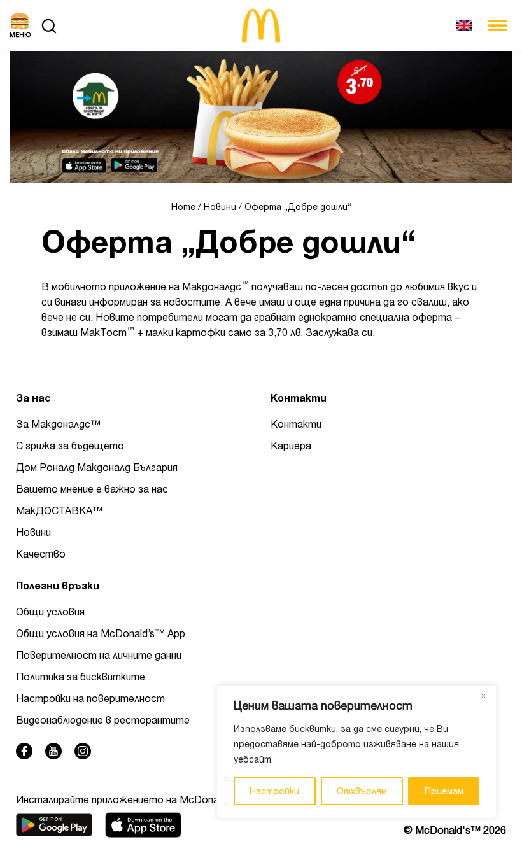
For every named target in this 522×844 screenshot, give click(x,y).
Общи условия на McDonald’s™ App (100, 633)
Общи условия (50, 611)
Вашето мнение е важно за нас (92, 489)
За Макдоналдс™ (58, 424)
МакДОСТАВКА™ (59, 510)
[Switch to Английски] (464, 26)
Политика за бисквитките (80, 676)
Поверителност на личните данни (98, 655)
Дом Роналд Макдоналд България (97, 467)
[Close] (483, 695)
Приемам (444, 791)
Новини (220, 207)
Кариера (291, 445)
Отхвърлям (362, 791)
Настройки (274, 791)
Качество (41, 553)
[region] (356, 752)
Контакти (296, 424)
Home (183, 207)
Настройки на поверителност (90, 698)
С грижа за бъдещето (70, 445)
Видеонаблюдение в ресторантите (103, 720)
